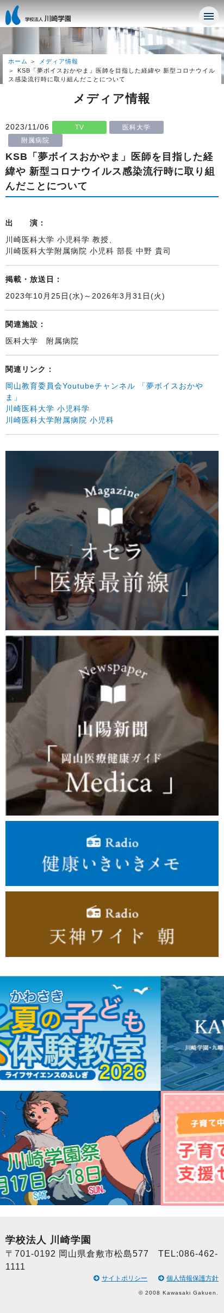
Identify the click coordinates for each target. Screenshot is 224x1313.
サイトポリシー (124, 1278)
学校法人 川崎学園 (49, 18)
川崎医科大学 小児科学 (47, 408)
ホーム (18, 61)
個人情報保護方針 (192, 1278)
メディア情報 (58, 61)
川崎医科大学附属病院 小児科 (59, 420)
